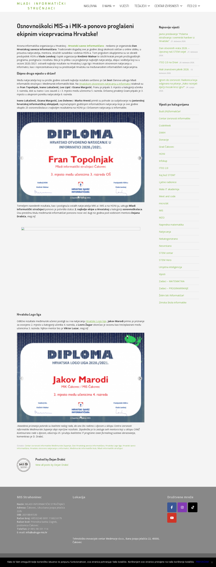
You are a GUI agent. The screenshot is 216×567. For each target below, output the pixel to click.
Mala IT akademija (169, 189)
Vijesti (162, 274)
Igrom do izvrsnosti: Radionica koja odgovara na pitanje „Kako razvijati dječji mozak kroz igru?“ (178, 83)
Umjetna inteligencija (170, 267)
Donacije (164, 139)
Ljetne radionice (168, 182)
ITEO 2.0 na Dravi (168, 62)
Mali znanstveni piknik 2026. (174, 69)
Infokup (163, 160)
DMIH (162, 132)
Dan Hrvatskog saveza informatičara (88, 445)
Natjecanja (165, 231)
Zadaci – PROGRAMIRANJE (173, 288)
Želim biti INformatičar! (171, 295)
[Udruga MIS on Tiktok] (192, 507)
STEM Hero (165, 260)
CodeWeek (165, 125)
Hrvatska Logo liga (113, 445)
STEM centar (166, 253)
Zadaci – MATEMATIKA (171, 281)
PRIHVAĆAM (202, 561)
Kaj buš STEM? (167, 175)
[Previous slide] (21, 158)
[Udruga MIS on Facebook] (172, 507)
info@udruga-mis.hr (36, 532)
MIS (161, 210)
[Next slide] (140, 158)
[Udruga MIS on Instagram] (182, 507)
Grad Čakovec (166, 146)
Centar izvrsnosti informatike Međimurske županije (48, 445)
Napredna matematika (171, 224)
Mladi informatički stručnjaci (110, 448)
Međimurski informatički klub (83, 448)
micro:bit (163, 203)
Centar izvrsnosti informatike (174, 118)
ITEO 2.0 (163, 168)
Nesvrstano (165, 245)
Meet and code (167, 196)
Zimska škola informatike (172, 302)
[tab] (78, 197)
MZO (162, 217)
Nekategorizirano (168, 238)
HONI (162, 153)
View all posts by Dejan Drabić (52, 464)
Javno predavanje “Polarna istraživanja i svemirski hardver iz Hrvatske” (177, 37)
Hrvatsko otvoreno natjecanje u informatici (49, 448)
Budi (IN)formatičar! (170, 111)
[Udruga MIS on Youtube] (172, 518)
